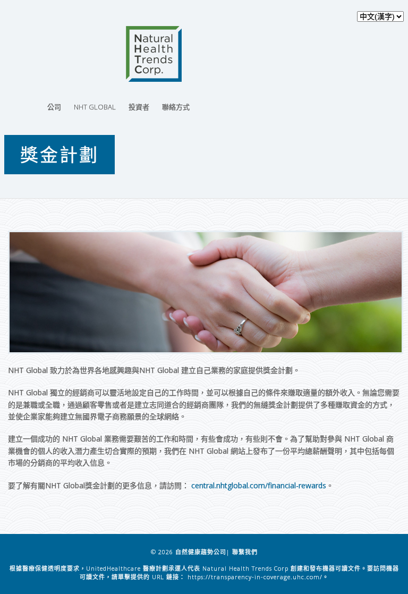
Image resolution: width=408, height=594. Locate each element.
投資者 (139, 107)
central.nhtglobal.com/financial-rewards (258, 485)
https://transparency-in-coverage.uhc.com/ (255, 577)
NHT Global (95, 107)
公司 (54, 107)
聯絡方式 (176, 107)
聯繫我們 (245, 552)
